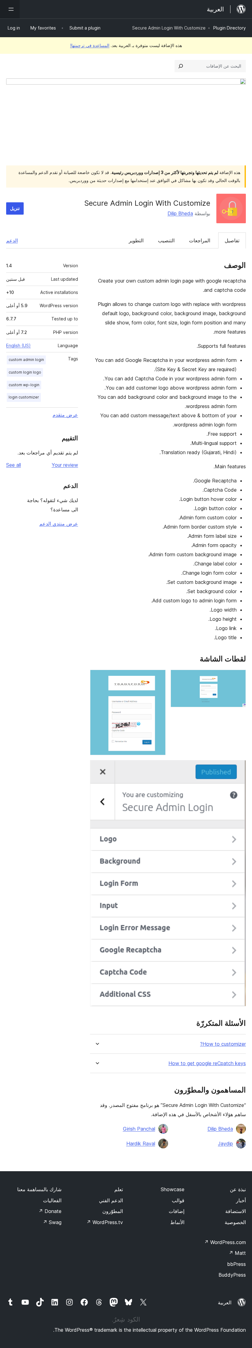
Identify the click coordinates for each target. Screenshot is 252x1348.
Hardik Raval (140, 1143)
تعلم (118, 1189)
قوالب (178, 1200)
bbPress (236, 1264)
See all (13, 465)
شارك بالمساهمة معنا (39, 1189)
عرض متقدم (65, 415)
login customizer (24, 397)
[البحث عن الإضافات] (181, 66)
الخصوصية (235, 1222)
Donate (49, 1211)
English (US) (18, 345)
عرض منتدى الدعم (58, 524)
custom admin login (26, 359)
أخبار (241, 1200)
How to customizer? (223, 1044)
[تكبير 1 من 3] (237, 678)
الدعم (12, 240)
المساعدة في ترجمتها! (89, 45)
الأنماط (177, 1222)
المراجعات (199, 240)
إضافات (176, 1211)
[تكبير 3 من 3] (237, 768)
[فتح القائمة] (10, 9)
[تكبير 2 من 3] (157, 678)
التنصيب (166, 240)
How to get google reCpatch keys (207, 1063)
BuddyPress (232, 1275)
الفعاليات (52, 1200)
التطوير (136, 240)
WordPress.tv (104, 1222)
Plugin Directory (229, 27)
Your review (65, 465)
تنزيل (15, 208)
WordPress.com (225, 1242)
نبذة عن (238, 1189)
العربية (224, 1302)
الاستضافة (235, 1211)
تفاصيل (232, 240)
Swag (52, 1222)
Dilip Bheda (180, 213)
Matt (237, 1253)
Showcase (172, 1189)
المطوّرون (112, 1211)
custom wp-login (24, 385)
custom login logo (25, 372)
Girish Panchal (139, 1129)
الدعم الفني (111, 1200)
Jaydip (225, 1143)
